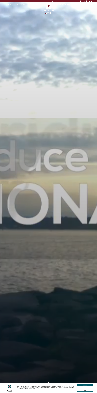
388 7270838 (8, 1)
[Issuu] (91, 1)
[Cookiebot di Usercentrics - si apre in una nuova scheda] (9, 391)
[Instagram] (85, 1)
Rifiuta (85, 390)
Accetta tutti (85, 385)
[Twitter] (83, 1)
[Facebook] (81, 1)
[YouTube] (89, 1)
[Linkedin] (87, 1)
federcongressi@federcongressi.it (17, 1)
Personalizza (85, 387)
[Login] (86, 4)
